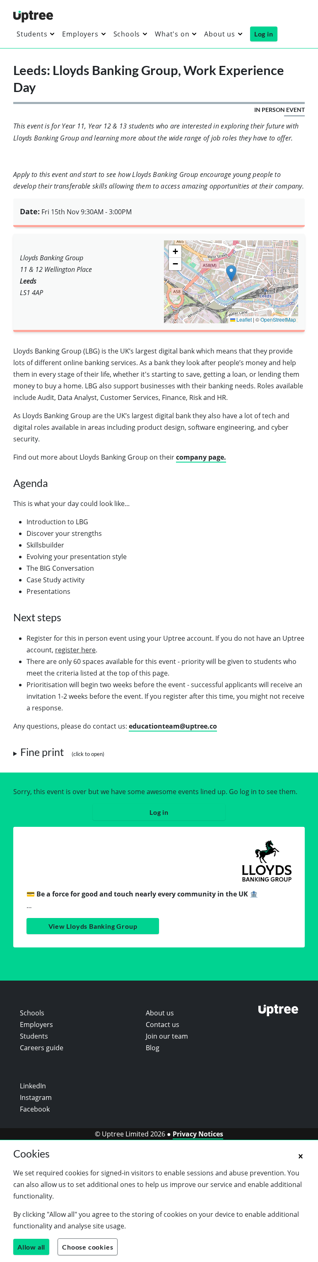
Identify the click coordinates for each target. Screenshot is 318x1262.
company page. (201, 457)
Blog (152, 1047)
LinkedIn (33, 1085)
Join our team (167, 1036)
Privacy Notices (198, 1133)
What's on (172, 34)
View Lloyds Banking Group (92, 926)
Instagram (36, 1097)
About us (219, 34)
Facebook (35, 1109)
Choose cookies (87, 1247)
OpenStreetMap (278, 319)
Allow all (31, 1247)
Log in (263, 34)
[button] (231, 273)
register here (75, 649)
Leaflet (243, 319)
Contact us (162, 1024)
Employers (80, 34)
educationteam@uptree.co (173, 726)
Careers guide (41, 1047)
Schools (126, 34)
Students (32, 34)
